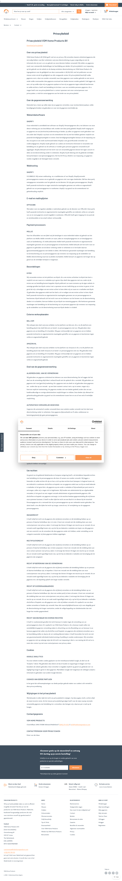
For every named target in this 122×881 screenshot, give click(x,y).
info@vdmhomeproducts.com (80, 725)
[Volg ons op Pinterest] (113, 873)
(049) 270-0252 (64, 725)
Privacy (72, 831)
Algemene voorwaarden (77, 828)
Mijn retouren (103, 813)
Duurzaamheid (45, 825)
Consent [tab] (29, 428)
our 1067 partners (32, 437)
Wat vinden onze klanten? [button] (2, 442)
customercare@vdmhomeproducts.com (16, 849)
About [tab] (93, 428)
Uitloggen (102, 819)
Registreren (102, 825)
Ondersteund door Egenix (15, 875)
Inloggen (101, 822)
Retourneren (45, 835)
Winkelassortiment (10, 19)
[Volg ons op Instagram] (109, 873)
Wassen (23, 19)
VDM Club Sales (107, 19)
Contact (16, 25)
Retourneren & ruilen (76, 819)
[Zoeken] (79, 11)
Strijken (39, 19)
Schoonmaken (45, 813)
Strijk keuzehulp (46, 819)
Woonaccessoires (46, 816)
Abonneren (75, 767)
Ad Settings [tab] (72, 428)
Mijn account (89, 12)
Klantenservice (74, 804)
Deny (33, 457)
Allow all (88, 457)
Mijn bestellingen (104, 807)
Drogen (31, 19)
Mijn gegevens (103, 810)
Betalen (72, 816)
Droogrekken (63, 19)
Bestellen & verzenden (77, 825)
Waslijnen (96, 19)
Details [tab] (50, 428)
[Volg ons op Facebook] (106, 873)
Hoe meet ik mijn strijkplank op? (80, 810)
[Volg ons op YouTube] (117, 873)
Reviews (6, 25)
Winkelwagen (103, 804)
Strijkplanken (74, 19)
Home (43, 804)
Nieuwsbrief (112, 5)
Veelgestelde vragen (76, 807)
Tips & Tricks (45, 822)
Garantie (72, 822)
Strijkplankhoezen (50, 19)
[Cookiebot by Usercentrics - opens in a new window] (93, 422)
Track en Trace (103, 816)
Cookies (72, 835)
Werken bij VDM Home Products (51, 831)
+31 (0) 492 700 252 (9, 852)
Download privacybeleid (35, 45)
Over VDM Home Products (49, 828)
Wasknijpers (85, 19)
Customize (59, 457)
